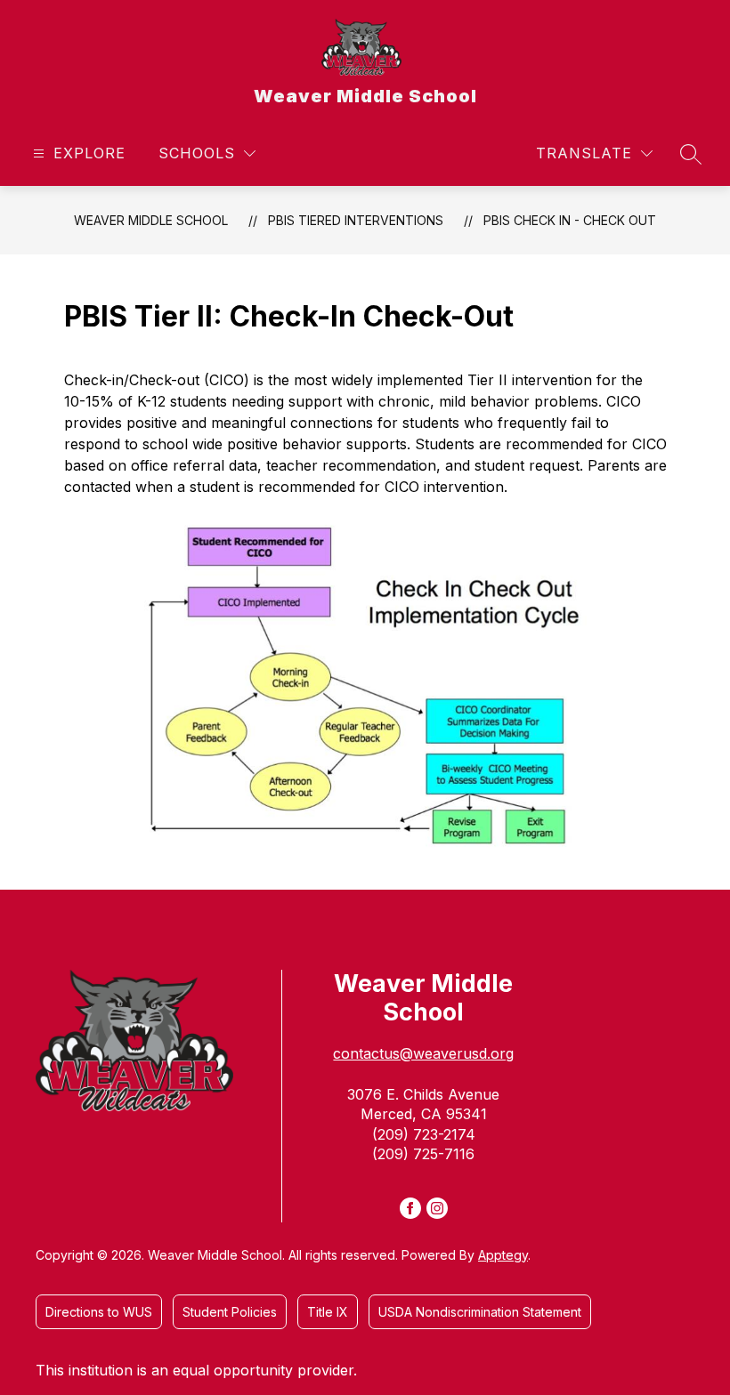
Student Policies (229, 1311)
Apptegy (503, 1254)
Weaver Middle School (151, 220)
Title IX (327, 1311)
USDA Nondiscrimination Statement (479, 1311)
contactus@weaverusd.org (423, 1053)
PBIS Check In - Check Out (569, 220)
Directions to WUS (98, 1311)
